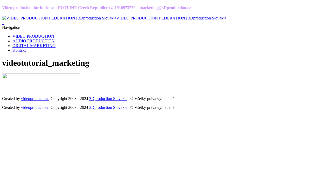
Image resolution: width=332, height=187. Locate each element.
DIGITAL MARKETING (34, 45)
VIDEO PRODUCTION (33, 36)
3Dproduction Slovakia (108, 98)
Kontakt (19, 50)
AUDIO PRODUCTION (33, 41)
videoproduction (35, 98)
